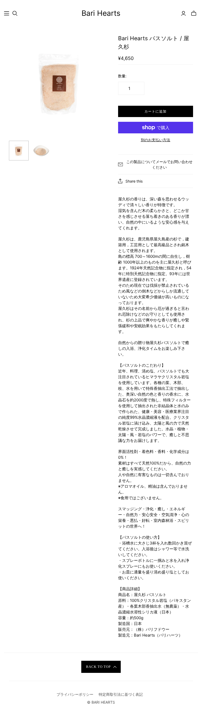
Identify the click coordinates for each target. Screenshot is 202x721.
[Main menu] (6, 13)
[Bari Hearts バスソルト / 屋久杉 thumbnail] (19, 150)
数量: (122, 76)
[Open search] (15, 13)
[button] (101, 667)
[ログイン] (183, 13)
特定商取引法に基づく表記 (121, 694)
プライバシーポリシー (75, 694)
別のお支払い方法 (155, 140)
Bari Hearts (101, 13)
